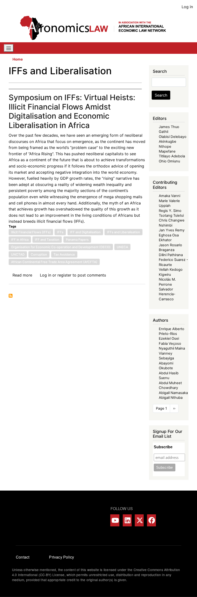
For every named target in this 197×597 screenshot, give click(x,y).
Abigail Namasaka (173, 393)
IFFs (60, 232)
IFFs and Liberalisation (123, 232)
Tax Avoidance (64, 254)
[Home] (97, 27)
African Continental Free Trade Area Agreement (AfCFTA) (54, 262)
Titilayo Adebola (172, 156)
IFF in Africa (20, 239)
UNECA (122, 247)
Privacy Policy (61, 557)
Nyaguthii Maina (172, 348)
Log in (187, 6)
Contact (22, 557)
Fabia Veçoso (170, 343)
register (64, 275)
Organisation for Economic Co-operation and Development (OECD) (61, 247)
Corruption (39, 254)
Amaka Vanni (169, 196)
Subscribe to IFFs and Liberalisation (10, 296)
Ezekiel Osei (169, 338)
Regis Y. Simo (170, 211)
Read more (22, 275)
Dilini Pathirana (171, 255)
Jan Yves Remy (172, 230)
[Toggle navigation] (8, 48)
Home (17, 59)
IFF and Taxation (47, 239)
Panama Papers (77, 239)
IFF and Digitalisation (85, 232)
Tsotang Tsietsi (171, 215)
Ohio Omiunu (169, 161)
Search (161, 95)
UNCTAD (18, 254)
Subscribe (163, 447)
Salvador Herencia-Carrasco (167, 294)
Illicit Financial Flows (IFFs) (31, 232)
